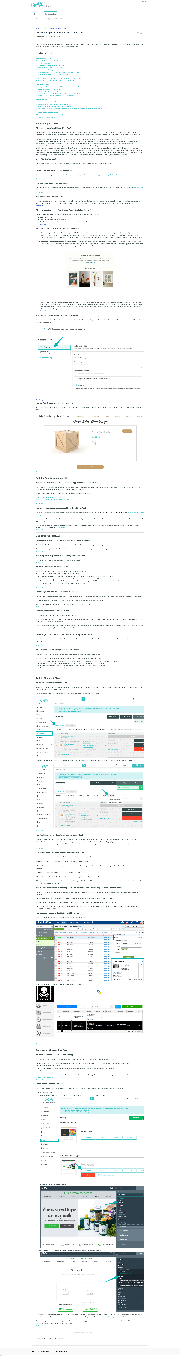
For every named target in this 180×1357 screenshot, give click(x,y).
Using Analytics (60, 527)
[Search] (37, 19)
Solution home (41, 28)
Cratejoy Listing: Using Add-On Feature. (107, 175)
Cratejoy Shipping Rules (124, 844)
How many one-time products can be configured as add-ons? (55, 96)
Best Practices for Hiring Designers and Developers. (115, 1317)
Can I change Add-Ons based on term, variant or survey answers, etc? (58, 93)
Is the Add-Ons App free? (44, 63)
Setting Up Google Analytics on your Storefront (50, 497)
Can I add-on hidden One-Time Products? (49, 91)
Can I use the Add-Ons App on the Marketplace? (51, 65)
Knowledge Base (51, 14)
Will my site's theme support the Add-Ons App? (50, 115)
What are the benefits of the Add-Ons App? (49, 61)
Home (36, 14)
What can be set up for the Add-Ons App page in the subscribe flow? (57, 72)
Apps (65, 28)
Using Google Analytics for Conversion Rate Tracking (52, 500)
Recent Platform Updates (60, 1351)
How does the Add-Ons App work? (46, 70)
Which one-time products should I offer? (48, 89)
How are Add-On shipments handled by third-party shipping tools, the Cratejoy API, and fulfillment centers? (69, 109)
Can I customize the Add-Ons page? (47, 117)
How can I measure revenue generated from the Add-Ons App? (56, 80)
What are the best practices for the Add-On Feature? (52, 74)
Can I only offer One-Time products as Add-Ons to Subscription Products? (59, 87)
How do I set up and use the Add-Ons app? (49, 67)
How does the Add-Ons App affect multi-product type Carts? (54, 106)
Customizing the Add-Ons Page (47, 113)
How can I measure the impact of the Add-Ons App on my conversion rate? (59, 78)
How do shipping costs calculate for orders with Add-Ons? (54, 104)
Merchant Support (55, 28)
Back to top (39, 166)
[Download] (86, 676)
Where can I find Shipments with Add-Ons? (49, 102)
